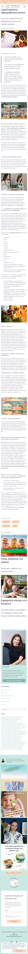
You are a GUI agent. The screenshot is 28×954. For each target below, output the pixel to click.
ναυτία (9, 742)
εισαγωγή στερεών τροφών (19, 734)
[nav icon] (24, 6)
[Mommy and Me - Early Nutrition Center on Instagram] (11, 941)
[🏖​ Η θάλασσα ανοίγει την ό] (14, 777)
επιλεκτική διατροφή (6, 736)
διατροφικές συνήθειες (7, 732)
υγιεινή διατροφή (18, 746)
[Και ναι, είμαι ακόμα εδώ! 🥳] (14, 831)
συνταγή (4, 746)
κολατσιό (4, 740)
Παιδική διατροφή (5, 701)
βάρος (3, 727)
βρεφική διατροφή (11, 727)
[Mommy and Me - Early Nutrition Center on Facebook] (16, 942)
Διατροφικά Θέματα (7, 28)
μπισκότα (4, 742)
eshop (5, 2)
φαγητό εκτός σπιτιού (7, 748)
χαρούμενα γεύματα (18, 748)
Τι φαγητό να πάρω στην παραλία (9, 721)
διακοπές (8, 729)
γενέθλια (18, 727)
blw (20, 717)
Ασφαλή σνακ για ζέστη (15, 719)
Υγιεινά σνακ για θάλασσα (7, 723)
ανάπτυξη (4, 725)
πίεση (14, 742)
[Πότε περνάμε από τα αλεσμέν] (14, 804)
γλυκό (3, 729)
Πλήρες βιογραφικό (14, 680)
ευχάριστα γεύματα (6, 738)
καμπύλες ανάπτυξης (16, 738)
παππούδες (4, 744)
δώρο (3, 734)
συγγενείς (22, 744)
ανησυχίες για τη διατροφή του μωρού (16, 725)
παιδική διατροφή (21, 742)
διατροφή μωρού (16, 729)
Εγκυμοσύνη (4, 692)
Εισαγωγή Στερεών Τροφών (7, 695)
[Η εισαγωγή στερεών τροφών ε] (14, 857)
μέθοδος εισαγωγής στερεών (14, 740)
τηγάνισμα (9, 746)
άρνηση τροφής (18, 723)
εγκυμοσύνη (9, 734)
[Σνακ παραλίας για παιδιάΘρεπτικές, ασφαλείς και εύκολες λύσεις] (14, 545)
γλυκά (23, 727)
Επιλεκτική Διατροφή (6, 698)
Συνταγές (3, 704)
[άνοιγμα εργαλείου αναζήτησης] (2, 6)
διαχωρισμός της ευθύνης (19, 732)
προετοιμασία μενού (13, 744)
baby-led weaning (5, 717)
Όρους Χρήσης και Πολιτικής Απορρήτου (13, 947)
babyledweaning (14, 717)
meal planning (5, 719)
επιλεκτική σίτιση (16, 736)
